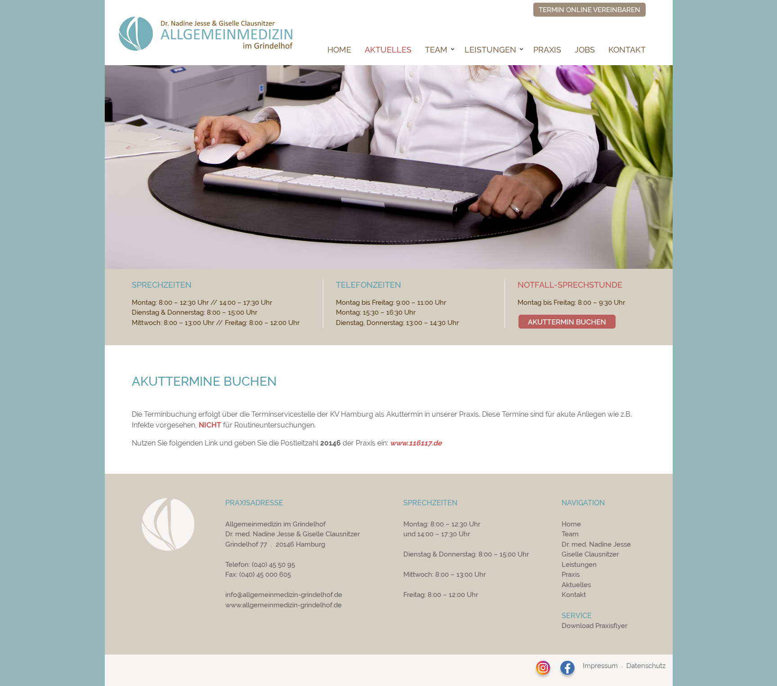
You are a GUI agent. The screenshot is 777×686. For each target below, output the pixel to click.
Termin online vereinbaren (589, 10)
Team (436, 49)
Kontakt (627, 49)
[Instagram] (543, 670)
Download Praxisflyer (594, 626)
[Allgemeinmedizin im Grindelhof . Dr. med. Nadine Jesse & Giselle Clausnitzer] (205, 34)
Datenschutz (645, 666)
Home (339, 49)
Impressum (600, 666)
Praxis (547, 49)
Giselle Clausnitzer (590, 554)
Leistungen (490, 49)
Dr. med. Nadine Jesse (596, 544)
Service (577, 615)
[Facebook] (567, 670)
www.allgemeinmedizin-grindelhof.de (283, 605)
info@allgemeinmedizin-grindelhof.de (283, 595)
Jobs (585, 49)
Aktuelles (388, 49)
